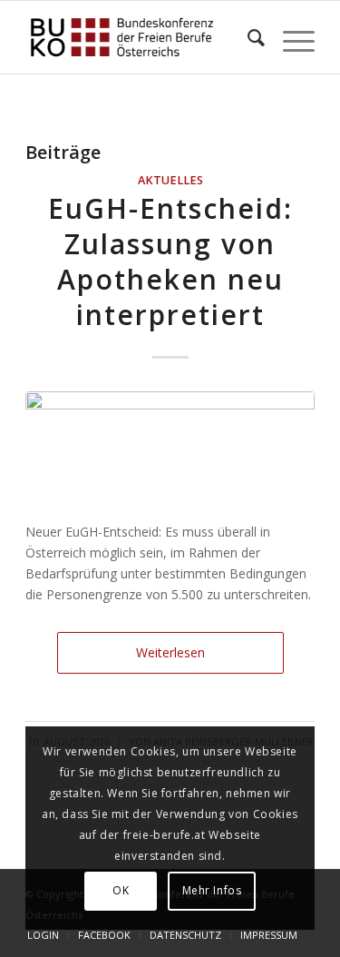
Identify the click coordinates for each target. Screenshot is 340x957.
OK (120, 890)
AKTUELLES (170, 180)
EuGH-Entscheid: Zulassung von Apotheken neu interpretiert (170, 261)
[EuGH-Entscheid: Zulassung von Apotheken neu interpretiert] (170, 446)
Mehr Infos (212, 890)
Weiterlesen (170, 652)
